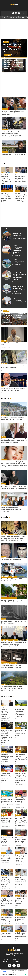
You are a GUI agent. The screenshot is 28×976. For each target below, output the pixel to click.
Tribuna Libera (12, 17)
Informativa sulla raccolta (9, 974)
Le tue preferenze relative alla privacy (15, 971)
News (3, 17)
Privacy (25, 960)
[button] (9, 965)
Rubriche (21, 17)
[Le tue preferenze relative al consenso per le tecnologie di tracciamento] (25, 974)
